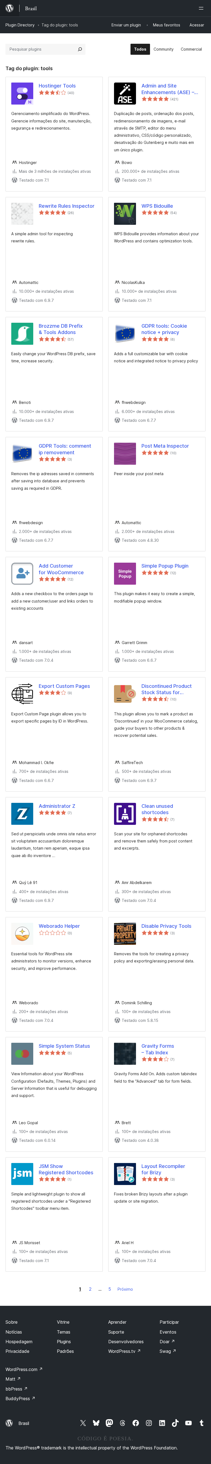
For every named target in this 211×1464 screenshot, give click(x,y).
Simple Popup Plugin (164, 566)
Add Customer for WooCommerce (61, 569)
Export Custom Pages (64, 686)
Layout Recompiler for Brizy (163, 1169)
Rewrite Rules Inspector (67, 206)
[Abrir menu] (202, 8)
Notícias (13, 1332)
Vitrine (63, 1322)
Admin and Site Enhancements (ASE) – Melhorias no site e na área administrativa (167, 89)
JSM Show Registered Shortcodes (66, 1169)
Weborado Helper (59, 926)
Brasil (23, 1423)
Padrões (65, 1351)
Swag (168, 1351)
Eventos (168, 1332)
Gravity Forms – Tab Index (157, 1049)
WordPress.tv (124, 1351)
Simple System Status (64, 1046)
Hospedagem (18, 1341)
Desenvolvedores (126, 1341)
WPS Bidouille (157, 206)
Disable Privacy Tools (166, 926)
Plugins (64, 1341)
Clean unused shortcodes (157, 809)
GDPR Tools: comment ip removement (65, 449)
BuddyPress (20, 1398)
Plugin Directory (20, 25)
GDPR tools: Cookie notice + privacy (164, 329)
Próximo (125, 1289)
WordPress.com (24, 1369)
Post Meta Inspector (165, 446)
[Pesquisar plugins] (79, 49)
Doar (167, 1341)
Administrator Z (57, 806)
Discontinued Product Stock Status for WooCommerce (166, 689)
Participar (169, 1322)
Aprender (117, 1322)
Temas (63, 1332)
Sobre (11, 1322)
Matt (13, 1379)
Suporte (116, 1332)
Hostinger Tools (57, 86)
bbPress (16, 1389)
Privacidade (17, 1351)
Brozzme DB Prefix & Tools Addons (61, 329)
